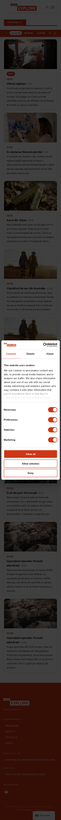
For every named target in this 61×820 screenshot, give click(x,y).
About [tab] (50, 353)
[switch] (52, 419)
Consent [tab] (11, 353)
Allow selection (30, 463)
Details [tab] (30, 353)
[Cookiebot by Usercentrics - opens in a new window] (43, 345)
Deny (31, 473)
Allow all (30, 454)
